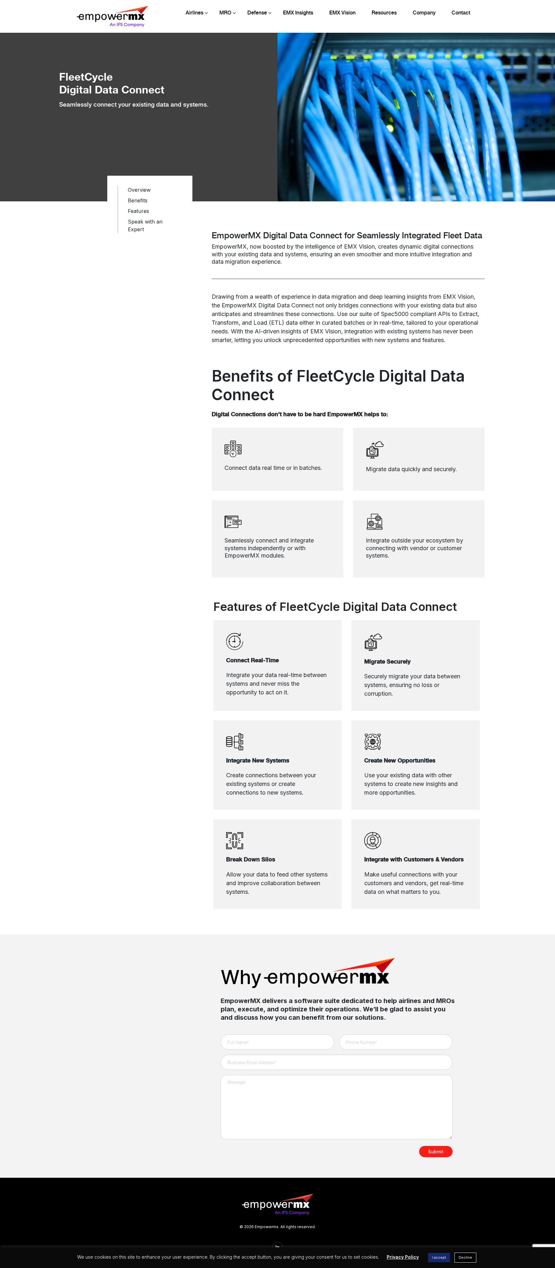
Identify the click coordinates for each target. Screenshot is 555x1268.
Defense (257, 13)
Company (424, 13)
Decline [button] (465, 1257)
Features (138, 211)
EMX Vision (342, 13)
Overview (139, 190)
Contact (461, 13)
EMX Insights (298, 13)
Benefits (137, 200)
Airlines (194, 13)
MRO (225, 13)
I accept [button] (439, 1257)
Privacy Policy (403, 1257)
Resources (384, 13)
